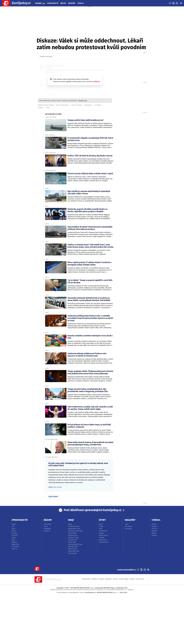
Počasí (14, 537)
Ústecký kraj (72, 533)
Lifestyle (154, 528)
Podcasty (47, 531)
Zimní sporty (103, 540)
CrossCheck (15, 546)
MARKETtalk (15, 544)
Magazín (14, 542)
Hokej (100, 524)
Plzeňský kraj (72, 540)
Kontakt (101, 579)
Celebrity (155, 526)
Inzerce (115, 579)
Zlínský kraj (72, 542)
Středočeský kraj (73, 526)
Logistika (15, 535)
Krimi (13, 540)
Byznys (14, 531)
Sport (14, 528)
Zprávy (154, 524)
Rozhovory (47, 524)
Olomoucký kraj (73, 537)
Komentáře (47, 528)
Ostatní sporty (104, 542)
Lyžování (101, 537)
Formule (101, 533)
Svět (13, 526)
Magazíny (71, 3)
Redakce (95, 579)
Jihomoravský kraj (74, 528)
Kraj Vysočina (72, 553)
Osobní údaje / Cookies (127, 579)
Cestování (128, 528)
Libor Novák (57, 487)
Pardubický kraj (73, 546)
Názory (63, 3)
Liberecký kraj (72, 549)
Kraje (71, 520)
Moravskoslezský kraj (75, 531)
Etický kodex (86, 579)
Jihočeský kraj (72, 535)
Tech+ (127, 524)
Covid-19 (14, 549)
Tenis (100, 528)
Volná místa (140, 579)
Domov (14, 524)
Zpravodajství (52, 3)
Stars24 (81, 3)
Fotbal (101, 526)
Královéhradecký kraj (75, 544)
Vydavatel (108, 579)
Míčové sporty (103, 535)
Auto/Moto (128, 526)
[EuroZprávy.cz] (18, 3)
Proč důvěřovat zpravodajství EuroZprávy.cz (92, 510)
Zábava (154, 533)
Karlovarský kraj (73, 551)
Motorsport (103, 531)
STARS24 (156, 520)
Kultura (14, 533)
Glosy (46, 526)
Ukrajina (38, 3)
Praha (70, 524)
